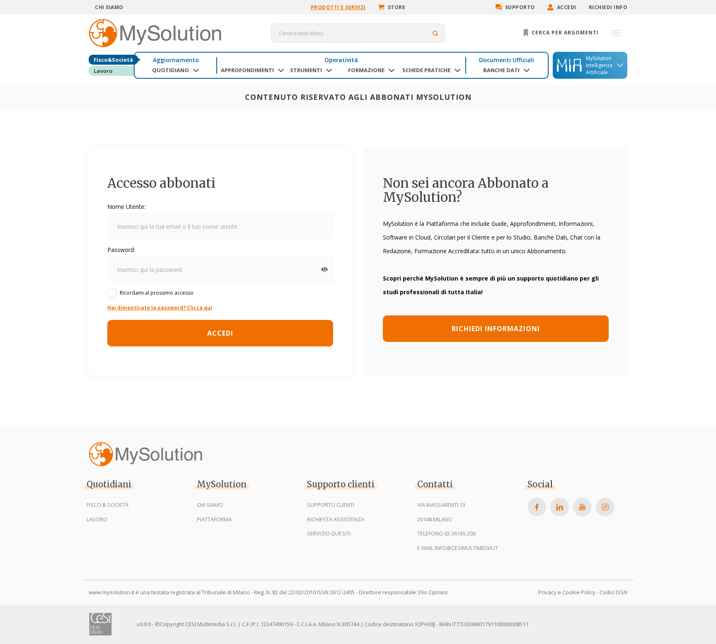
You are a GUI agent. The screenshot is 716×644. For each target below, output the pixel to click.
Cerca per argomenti (564, 32)
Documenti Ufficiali (506, 60)
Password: (121, 250)
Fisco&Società (113, 59)
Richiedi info (608, 7)
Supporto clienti (330, 504)
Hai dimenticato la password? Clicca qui (159, 307)
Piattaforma (214, 519)
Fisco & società (107, 504)
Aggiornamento (176, 60)
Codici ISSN (613, 592)
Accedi (566, 7)
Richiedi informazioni (496, 328)
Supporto (520, 7)
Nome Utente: (126, 207)
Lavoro (103, 71)
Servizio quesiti (329, 533)
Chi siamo (109, 7)
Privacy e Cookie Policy (566, 592)
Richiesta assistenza (335, 519)
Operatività (341, 60)
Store (397, 7)
